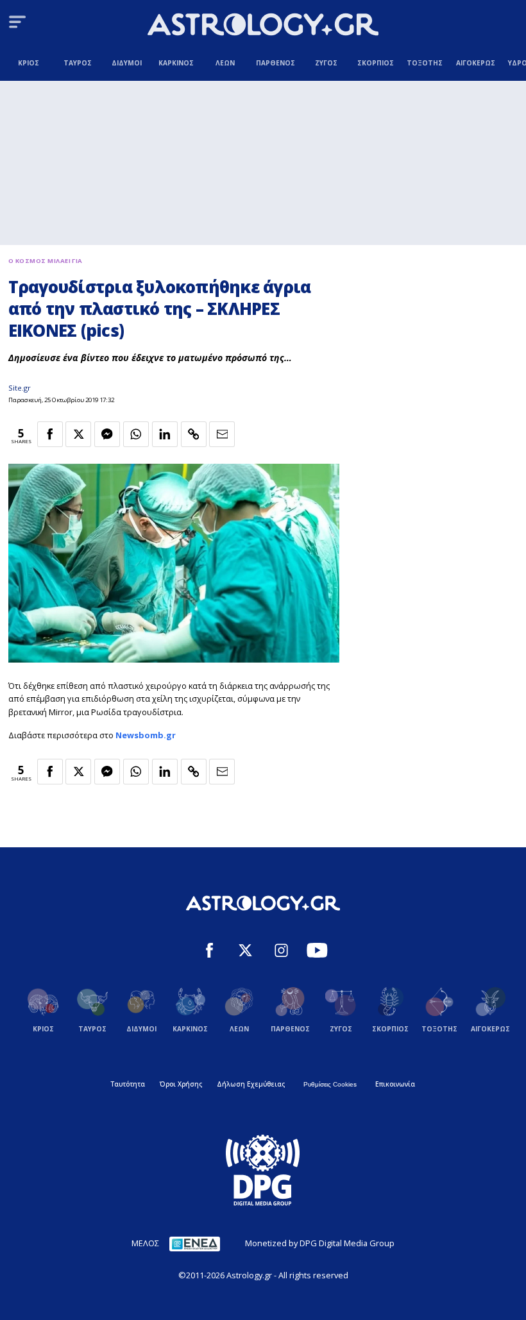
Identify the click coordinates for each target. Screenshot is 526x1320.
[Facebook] (209, 952)
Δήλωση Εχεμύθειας (251, 1083)
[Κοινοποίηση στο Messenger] (107, 434)
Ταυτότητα (128, 1083)
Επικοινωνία (395, 1083)
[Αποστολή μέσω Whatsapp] (136, 434)
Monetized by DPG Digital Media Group (319, 1243)
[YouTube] (317, 952)
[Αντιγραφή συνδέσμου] (194, 434)
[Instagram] (281, 952)
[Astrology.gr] (263, 26)
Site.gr (19, 388)
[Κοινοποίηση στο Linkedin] (165, 434)
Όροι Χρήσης (181, 1083)
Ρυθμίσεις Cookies (330, 1084)
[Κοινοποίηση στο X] (78, 434)
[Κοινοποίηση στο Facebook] (50, 434)
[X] (245, 952)
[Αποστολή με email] (222, 434)
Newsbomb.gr (145, 735)
